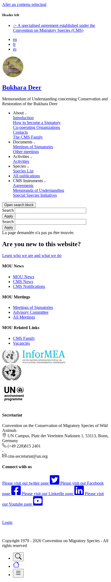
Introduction (23, 117)
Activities (21, 161)
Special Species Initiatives (35, 195)
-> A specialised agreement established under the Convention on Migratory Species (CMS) (54, 28)
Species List (23, 171)
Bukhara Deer (21, 87)
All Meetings (24, 317)
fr (14, 44)
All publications (26, 176)
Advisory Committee (30, 312)
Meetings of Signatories (33, 146)
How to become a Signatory (37, 122)
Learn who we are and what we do (31, 255)
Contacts (20, 132)
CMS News (23, 281)
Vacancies (21, 343)
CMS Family (24, 338)
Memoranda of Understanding (38, 190)
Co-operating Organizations (36, 127)
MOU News (23, 276)
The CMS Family (28, 137)
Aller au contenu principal (24, 4)
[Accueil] (13, 76)
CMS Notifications (29, 286)
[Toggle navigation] (18, 556)
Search (8, 210)
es (14, 49)
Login (7, 522)
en (15, 39)
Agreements (23, 185)
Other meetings (26, 151)
